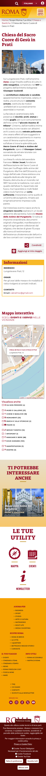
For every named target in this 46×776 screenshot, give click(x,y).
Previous (5, 503)
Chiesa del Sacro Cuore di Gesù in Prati (23, 350)
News (5, 666)
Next (40, 503)
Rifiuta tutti (23, 767)
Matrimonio (20, 622)
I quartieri (16, 643)
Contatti (16, 690)
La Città (15, 640)
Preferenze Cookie (23, 721)
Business (19, 610)
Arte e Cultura (21, 619)
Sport (18, 613)
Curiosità (16, 649)
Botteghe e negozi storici (23, 646)
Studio (18, 616)
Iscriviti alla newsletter (23, 693)
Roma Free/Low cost (12, 669)
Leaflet (22, 398)
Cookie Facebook (24, 753)
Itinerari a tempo (10, 663)
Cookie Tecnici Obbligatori (24, 748)
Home (5, 20)
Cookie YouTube (24, 756)
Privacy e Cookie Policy (23, 744)
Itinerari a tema (10, 660)
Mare (5, 675)
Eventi (6, 657)
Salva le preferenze (14, 761)
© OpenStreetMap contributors (34, 398)
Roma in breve (18, 637)
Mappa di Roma (33, 660)
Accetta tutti (32, 761)
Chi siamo (16, 687)
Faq (13, 684)
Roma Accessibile (35, 657)
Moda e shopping (22, 628)
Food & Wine (8, 672)
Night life (19, 625)
